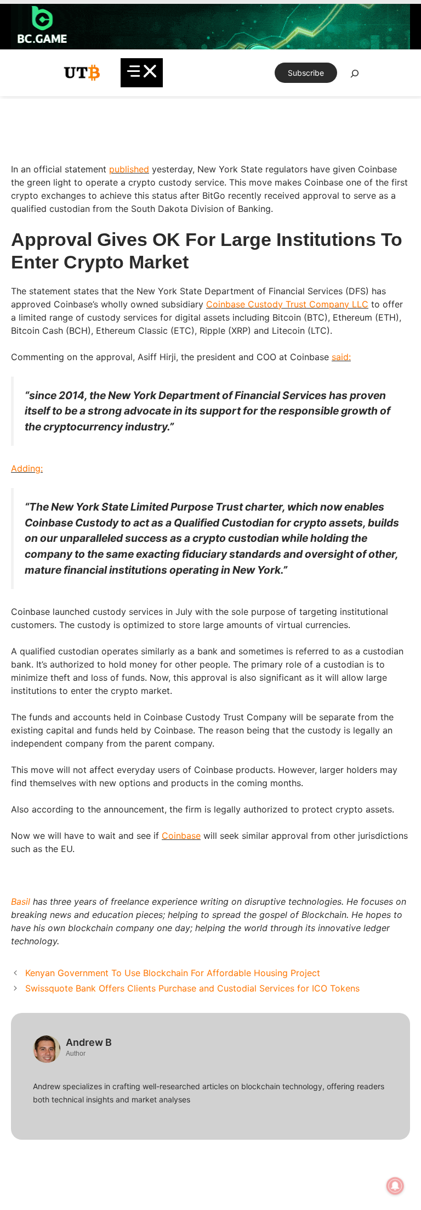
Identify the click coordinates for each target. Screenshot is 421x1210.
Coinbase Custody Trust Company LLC (287, 304)
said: (341, 356)
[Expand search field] (354, 76)
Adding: (27, 468)
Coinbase (181, 835)
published (129, 169)
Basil (20, 901)
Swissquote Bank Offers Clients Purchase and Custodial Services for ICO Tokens (192, 988)
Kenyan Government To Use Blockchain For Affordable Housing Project (172, 972)
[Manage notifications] (395, 1186)
